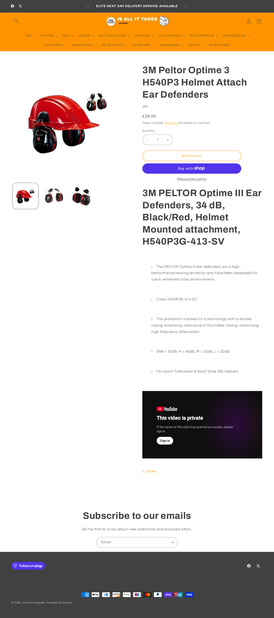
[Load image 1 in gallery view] (25, 196)
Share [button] (151, 471)
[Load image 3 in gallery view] (82, 196)
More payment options (192, 179)
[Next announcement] (186, 6)
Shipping (171, 122)
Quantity (148, 130)
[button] (16, 21)
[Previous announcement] (88, 6)
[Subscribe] (172, 542)
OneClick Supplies (34, 603)
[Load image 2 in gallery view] (53, 196)
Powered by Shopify (59, 603)
